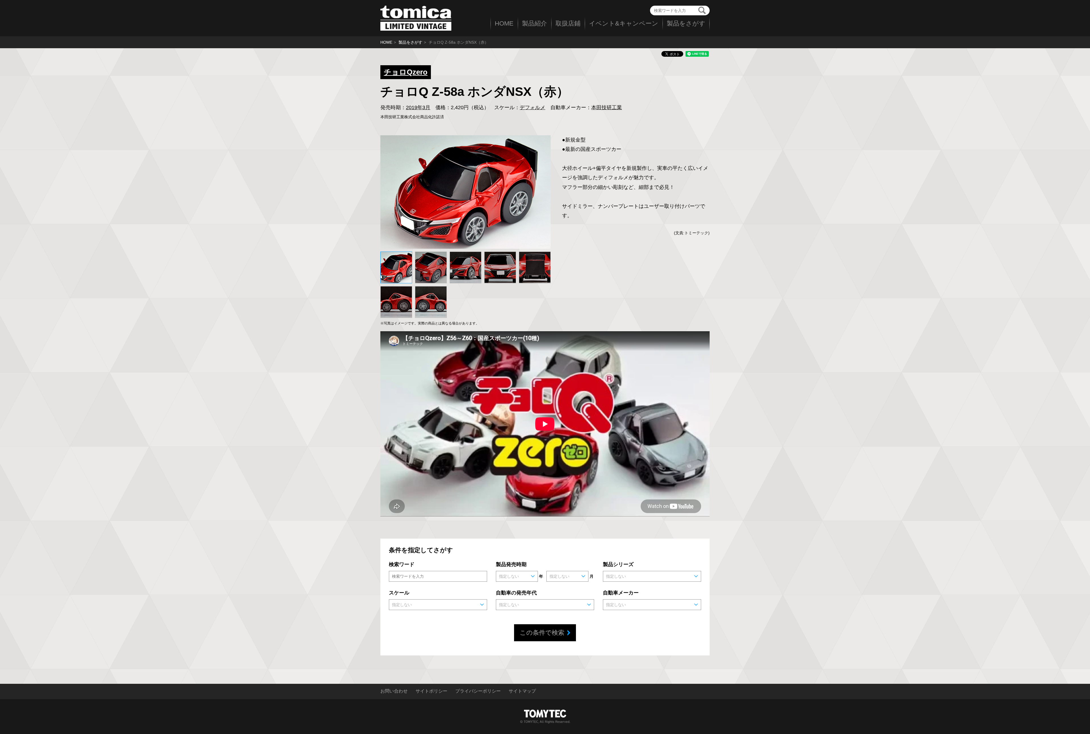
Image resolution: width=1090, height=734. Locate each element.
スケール (399, 592)
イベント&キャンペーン (623, 23)
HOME (504, 23)
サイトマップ (522, 691)
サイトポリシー (431, 691)
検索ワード (401, 564)
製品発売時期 (511, 564)
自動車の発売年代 (516, 592)
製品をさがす (686, 23)
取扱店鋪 (568, 23)
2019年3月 (418, 107)
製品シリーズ (618, 564)
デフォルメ (532, 107)
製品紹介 (534, 23)
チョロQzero (405, 72)
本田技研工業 (606, 107)
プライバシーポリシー (478, 691)
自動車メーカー (621, 592)
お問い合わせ (394, 691)
